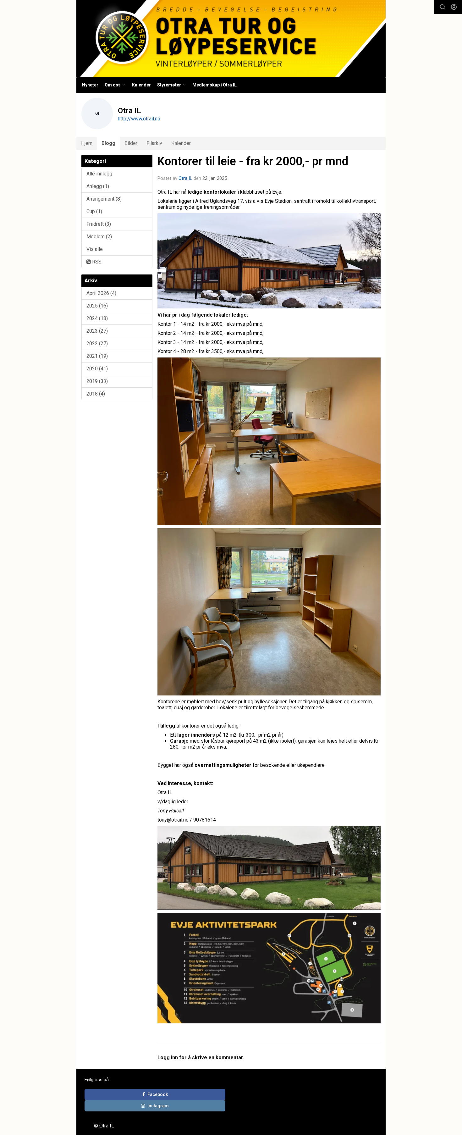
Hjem (86, 143)
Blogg (108, 143)
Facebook (157, 1094)
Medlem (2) (99, 237)
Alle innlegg (99, 174)
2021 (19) (97, 356)
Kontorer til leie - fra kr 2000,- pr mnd (252, 161)
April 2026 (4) (101, 293)
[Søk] (442, 7)
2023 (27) (97, 331)
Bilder (130, 143)
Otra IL (185, 178)
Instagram (158, 1105)
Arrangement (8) (104, 199)
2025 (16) (97, 306)
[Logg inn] (453, 7)
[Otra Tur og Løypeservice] (231, 38)
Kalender (141, 84)
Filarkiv (154, 143)
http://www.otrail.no (139, 119)
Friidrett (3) (98, 224)
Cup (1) (94, 211)
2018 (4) (95, 394)
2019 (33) (97, 381)
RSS (96, 262)
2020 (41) (97, 369)
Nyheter (90, 84)
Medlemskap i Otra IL (214, 84)
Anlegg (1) (97, 186)
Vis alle (94, 249)
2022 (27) (97, 343)
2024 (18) (97, 318)
